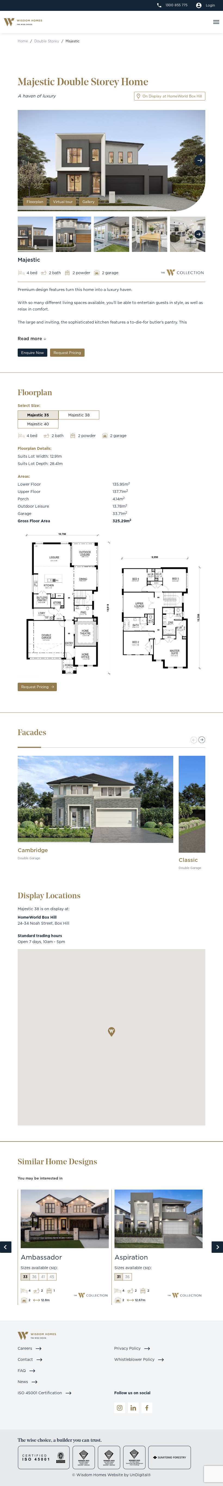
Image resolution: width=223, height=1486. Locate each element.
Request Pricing (67, 353)
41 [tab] (43, 1277)
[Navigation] (216, 22)
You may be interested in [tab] (40, 1178)
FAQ (22, 1370)
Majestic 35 (38, 415)
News (23, 1382)
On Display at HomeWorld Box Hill (172, 96)
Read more (30, 338)
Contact (26, 1359)
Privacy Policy (128, 1348)
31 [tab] (118, 1277)
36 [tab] (34, 1277)
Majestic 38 (79, 415)
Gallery (88, 202)
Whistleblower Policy (135, 1359)
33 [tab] (25, 1277)
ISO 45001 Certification (40, 1393)
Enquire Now (32, 353)
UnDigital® (140, 1475)
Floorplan (35, 202)
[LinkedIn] (133, 1407)
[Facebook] (146, 1407)
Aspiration (131, 1257)
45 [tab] (51, 1277)
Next (199, 160)
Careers (25, 1348)
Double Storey (46, 41)
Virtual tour (63, 202)
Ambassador (41, 1257)
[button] (202, 739)
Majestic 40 (38, 424)
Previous (5, 1247)
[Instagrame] (119, 1407)
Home (23, 41)
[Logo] (23, 22)
